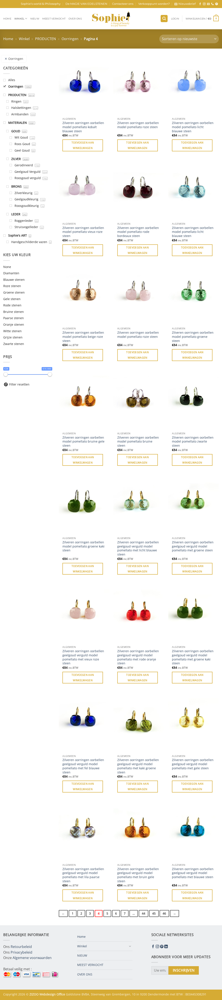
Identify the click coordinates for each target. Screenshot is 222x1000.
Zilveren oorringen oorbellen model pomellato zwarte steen (193, 442)
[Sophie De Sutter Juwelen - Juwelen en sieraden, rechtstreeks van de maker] (111, 18)
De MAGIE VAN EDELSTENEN (86, 3)
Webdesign (48, 994)
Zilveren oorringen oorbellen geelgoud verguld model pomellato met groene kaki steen (193, 657)
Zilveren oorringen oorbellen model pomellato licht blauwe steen (193, 127)
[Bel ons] (212, 4)
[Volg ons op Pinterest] (216, 4)
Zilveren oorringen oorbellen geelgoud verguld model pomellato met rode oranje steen (138, 657)
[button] (185, 4)
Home (7, 18)
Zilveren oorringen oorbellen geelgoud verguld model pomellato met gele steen (193, 764)
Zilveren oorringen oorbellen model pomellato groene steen (193, 337)
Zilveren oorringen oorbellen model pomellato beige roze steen (83, 337)
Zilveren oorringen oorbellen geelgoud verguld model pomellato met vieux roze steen (83, 657)
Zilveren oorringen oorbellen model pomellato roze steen (138, 125)
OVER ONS (75, 18)
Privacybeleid (21, 952)
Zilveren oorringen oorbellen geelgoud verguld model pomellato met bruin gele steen (138, 875)
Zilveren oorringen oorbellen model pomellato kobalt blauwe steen (83, 127)
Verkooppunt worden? (154, 3)
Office (61, 994)
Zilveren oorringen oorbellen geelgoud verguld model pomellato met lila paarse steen (83, 875)
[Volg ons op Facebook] (200, 4)
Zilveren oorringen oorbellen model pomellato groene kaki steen (83, 546)
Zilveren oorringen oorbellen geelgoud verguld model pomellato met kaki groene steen (138, 766)
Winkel (19, 18)
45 (154, 913)
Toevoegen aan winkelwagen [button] (83, 145)
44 (143, 913)
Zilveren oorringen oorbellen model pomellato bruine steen (138, 442)
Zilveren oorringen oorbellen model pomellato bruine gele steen (83, 442)
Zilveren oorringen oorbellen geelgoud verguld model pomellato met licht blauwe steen (138, 548)
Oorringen (70, 38)
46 (164, 913)
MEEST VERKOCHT (53, 18)
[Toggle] (129, 946)
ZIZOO (34, 994)
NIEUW (34, 18)
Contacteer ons (122, 3)
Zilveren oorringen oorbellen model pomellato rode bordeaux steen (138, 232)
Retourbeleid (21, 946)
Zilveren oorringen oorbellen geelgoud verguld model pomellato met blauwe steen (193, 873)
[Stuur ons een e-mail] (208, 4)
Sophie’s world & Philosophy (40, 3)
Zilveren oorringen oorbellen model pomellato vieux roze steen (83, 232)
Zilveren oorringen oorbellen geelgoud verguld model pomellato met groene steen (193, 546)
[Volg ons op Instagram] (204, 4)
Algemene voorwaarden (32, 957)
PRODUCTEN (45, 38)
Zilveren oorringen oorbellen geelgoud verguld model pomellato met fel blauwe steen (83, 766)
